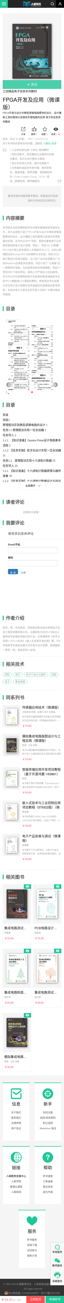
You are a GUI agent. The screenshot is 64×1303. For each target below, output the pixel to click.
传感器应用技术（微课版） (41, 707)
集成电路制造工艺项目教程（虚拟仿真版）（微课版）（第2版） (17, 992)
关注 (33, 84)
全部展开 (30, 485)
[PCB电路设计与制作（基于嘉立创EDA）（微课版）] (47, 903)
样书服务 (32, 1239)
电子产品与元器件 (36, 674)
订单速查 (48, 1181)
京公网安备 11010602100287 (23, 1293)
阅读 (55, 134)
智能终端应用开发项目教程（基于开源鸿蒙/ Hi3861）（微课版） (41, 771)
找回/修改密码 (48, 1117)
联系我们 (16, 1117)
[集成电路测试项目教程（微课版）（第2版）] (47, 968)
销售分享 (32, 1255)
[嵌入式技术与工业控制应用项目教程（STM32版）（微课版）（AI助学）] (11, 811)
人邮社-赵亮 (50, 143)
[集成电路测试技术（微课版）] (17, 903)
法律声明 (16, 1123)
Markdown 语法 (48, 1128)
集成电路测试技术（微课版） (17, 928)
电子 (17, 674)
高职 (7, 674)
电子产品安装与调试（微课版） (41, 838)
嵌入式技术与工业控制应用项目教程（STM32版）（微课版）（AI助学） (41, 805)
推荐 (34, 134)
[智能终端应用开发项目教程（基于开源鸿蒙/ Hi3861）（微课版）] (11, 778)
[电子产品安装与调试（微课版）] (11, 844)
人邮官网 (16, 1192)
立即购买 (35, 1299)
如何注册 (48, 1112)
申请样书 (54, 1299)
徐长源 (25, 812)
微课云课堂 (16, 1186)
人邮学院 (16, 1181)
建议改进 (48, 1186)
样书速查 (48, 1176)
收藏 (44, 134)
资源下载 (32, 1245)
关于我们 (16, 1112)
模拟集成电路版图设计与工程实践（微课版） (41, 738)
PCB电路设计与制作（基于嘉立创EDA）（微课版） (47, 928)
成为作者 (48, 1192)
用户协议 (16, 1128)
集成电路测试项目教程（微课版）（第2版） (47, 992)
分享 (23, 134)
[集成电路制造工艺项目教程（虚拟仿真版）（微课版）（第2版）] (17, 968)
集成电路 (20, 681)
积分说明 (48, 1123)
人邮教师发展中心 (16, 1176)
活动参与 (32, 1250)
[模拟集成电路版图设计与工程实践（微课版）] (11, 745)
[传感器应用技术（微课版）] (11, 716)
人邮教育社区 (32, 4)
